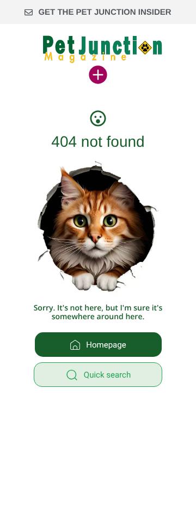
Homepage (106, 345)
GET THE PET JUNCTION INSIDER (104, 12)
